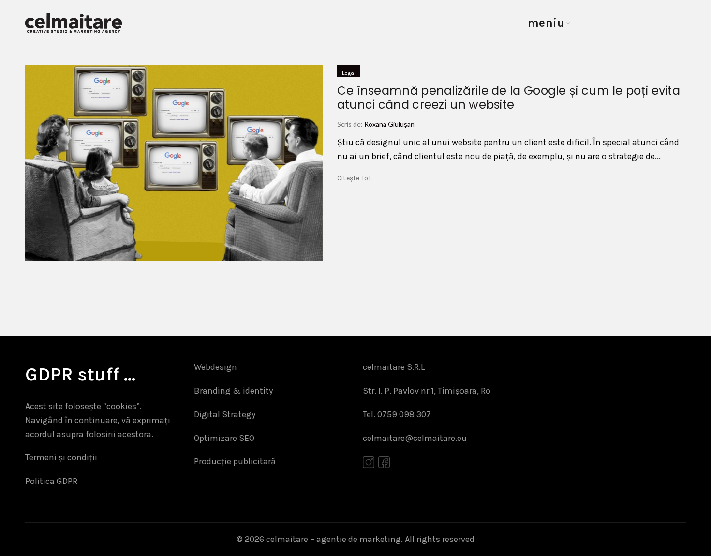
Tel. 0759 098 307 (397, 414)
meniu (546, 22)
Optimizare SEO (224, 438)
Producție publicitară (235, 461)
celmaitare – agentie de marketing (333, 539)
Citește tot (354, 178)
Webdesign (215, 367)
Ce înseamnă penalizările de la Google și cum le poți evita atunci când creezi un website (508, 98)
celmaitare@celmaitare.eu (415, 438)
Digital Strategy (224, 414)
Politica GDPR (51, 481)
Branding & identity (233, 390)
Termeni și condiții (61, 457)
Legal (349, 73)
